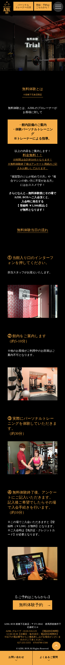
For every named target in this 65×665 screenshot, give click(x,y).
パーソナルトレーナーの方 (23, 6)
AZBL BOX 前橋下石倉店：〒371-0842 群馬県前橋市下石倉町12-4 (32, 625)
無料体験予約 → (32, 605)
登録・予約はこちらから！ (43, 6)
